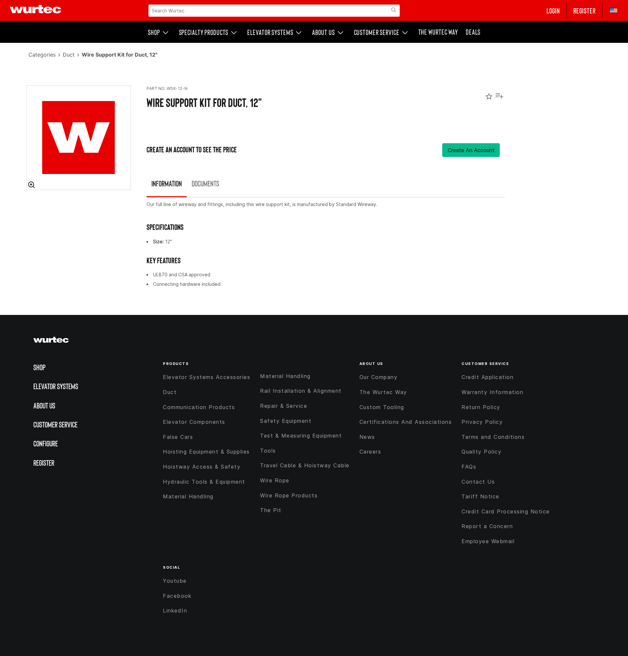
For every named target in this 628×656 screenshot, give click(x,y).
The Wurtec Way (438, 31)
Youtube (175, 581)
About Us (323, 32)
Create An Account (471, 150)
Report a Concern (487, 526)
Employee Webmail (488, 541)
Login (553, 10)
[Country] (610, 10)
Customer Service (376, 32)
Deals (473, 31)
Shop (154, 32)
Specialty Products (204, 32)
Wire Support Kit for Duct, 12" (204, 102)
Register (584, 10)
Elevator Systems (270, 32)
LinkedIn (175, 610)
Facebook (177, 596)
